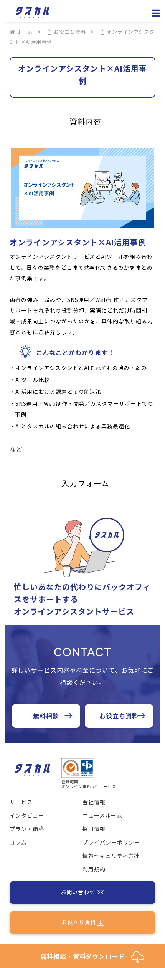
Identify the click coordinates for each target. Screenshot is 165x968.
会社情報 (94, 802)
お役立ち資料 (119, 715)
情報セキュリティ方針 (111, 856)
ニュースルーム (102, 815)
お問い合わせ (79, 891)
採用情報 (94, 829)
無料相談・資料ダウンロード (85, 956)
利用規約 (94, 869)
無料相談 (46, 715)
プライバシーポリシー (111, 842)
